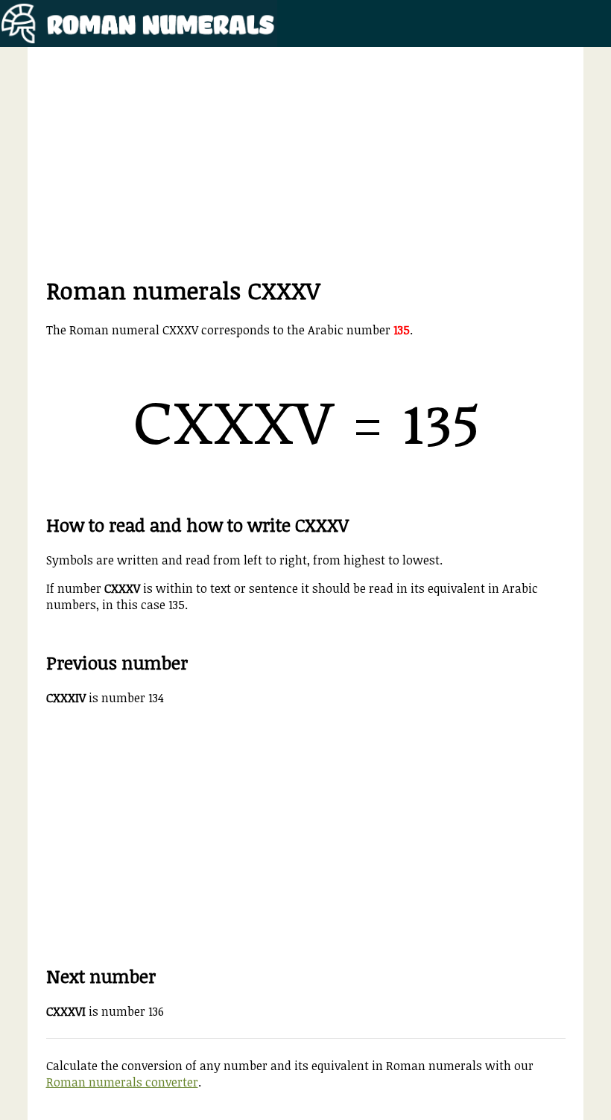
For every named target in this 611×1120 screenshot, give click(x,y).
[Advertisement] (306, 170)
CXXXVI (66, 1011)
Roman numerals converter (122, 1082)
